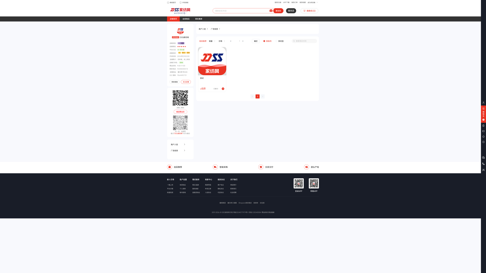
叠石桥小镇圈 (232, 203)
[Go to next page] (263, 96)
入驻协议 (208, 192)
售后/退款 (195, 185)
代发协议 (221, 192)
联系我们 (233, 189)
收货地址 (183, 185)
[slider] (181, 46)
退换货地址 (196, 192)
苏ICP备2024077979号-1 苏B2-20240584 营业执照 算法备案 (252, 212)
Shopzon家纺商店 (245, 203)
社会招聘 (233, 192)
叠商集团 (223, 203)
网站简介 (233, 185)
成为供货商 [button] (312, 3)
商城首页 (173, 3)
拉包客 (262, 203)
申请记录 (208, 189)
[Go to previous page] (252, 96)
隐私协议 (221, 189)
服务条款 (195, 189)
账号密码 (183, 192)
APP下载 (286, 2)
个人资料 (183, 189)
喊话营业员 (180, 112)
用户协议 (221, 185)
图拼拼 (256, 203)
